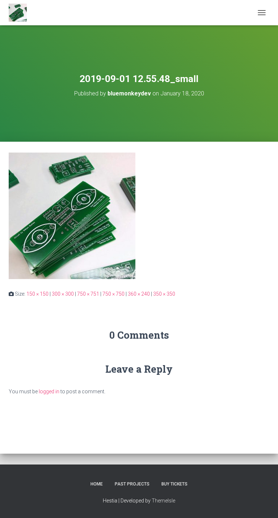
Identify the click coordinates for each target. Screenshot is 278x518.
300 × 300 (63, 294)
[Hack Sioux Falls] (20, 13)
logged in (49, 391)
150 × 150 (37, 294)
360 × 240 (139, 294)
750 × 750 (113, 294)
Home (96, 484)
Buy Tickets (174, 484)
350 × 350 (164, 294)
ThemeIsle (163, 501)
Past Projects (132, 484)
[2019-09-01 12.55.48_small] (72, 215)
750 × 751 (88, 294)
